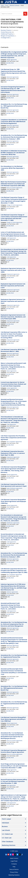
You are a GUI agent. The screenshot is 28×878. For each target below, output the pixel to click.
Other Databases (7, 841)
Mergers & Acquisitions (7, 36)
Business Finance (6, 30)
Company (14, 864)
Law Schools (6, 830)
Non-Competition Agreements (14, 441)
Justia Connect (14, 858)
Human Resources (6, 32)
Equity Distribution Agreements (14, 488)
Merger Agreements (12, 59)
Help (14, 866)
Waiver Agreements (11, 371)
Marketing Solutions (8, 845)
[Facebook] (11, 854)
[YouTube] (8, 854)
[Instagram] (13, 854)
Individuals (5, 823)
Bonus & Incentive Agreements (14, 187)
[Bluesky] (17, 854)
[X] (20, 854)
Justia (2, 5)
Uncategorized (5, 37)
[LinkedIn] (6, 854)
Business (5, 826)
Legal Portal (14, 861)
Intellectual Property (7, 34)
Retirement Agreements (13, 77)
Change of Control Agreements (14, 205)
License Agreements (12, 388)
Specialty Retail (10, 63)
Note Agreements (11, 785)
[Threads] (15, 854)
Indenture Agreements (12, 592)
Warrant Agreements (12, 474)
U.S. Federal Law (7, 834)
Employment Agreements (13, 274)
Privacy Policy (14, 872)
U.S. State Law (6, 838)
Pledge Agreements (11, 770)
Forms (6, 5)
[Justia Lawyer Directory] (22, 854)
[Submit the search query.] (25, 14)
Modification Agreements (13, 523)
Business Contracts (14, 5)
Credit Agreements (11, 238)
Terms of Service (14, 869)
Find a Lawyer (6, 819)
